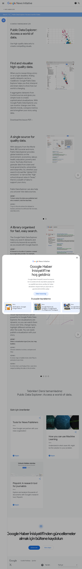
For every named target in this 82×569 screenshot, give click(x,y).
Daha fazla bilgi (41, 294)
